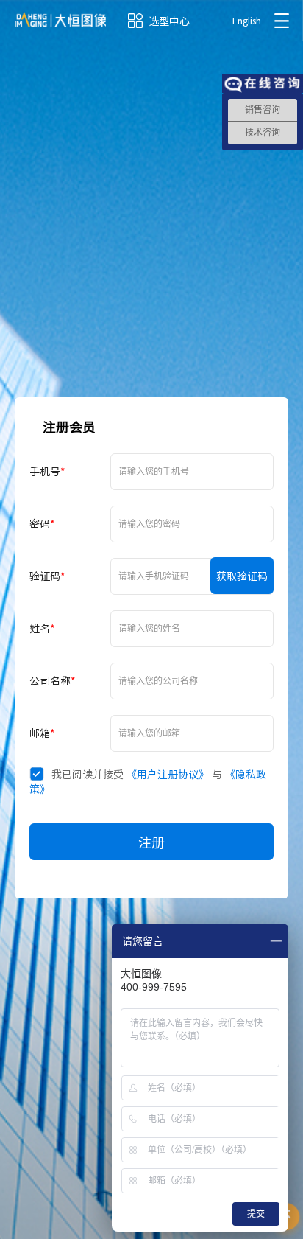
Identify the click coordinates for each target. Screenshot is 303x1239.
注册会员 (69, 426)
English (246, 20)
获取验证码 (242, 575)
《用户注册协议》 (167, 774)
